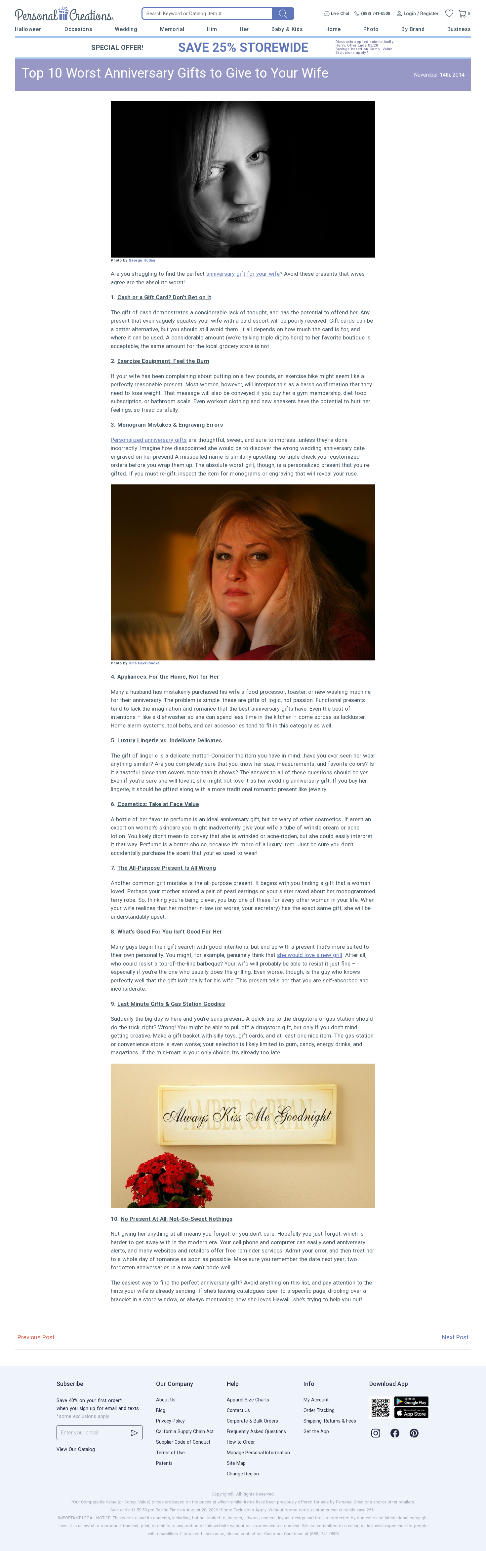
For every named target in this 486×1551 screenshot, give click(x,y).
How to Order (241, 1442)
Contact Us (238, 1410)
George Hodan (142, 260)
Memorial (172, 29)
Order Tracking (319, 1410)
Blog (160, 1410)
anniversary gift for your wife (243, 273)
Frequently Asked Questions (256, 1431)
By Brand (413, 29)
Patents (164, 1463)
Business (459, 29)
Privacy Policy (170, 1421)
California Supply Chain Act (185, 1431)
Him (212, 29)
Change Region (243, 1473)
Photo (371, 29)
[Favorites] (449, 13)
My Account (316, 1399)
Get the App (316, 1431)
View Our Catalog (76, 1449)
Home (333, 29)
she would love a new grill (309, 955)
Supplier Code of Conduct (183, 1442)
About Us (166, 1399)
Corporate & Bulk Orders (252, 1421)
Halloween (28, 29)
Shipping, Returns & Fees (330, 1421)
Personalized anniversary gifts (149, 440)
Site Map (236, 1463)
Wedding (126, 29)
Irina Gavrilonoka (144, 663)
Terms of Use (170, 1452)
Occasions (78, 29)
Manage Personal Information (258, 1452)
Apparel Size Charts (248, 1399)
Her (244, 29)
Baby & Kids (287, 29)
